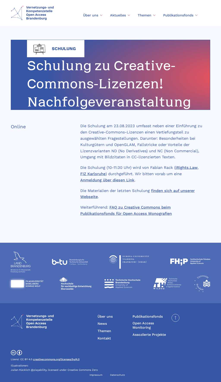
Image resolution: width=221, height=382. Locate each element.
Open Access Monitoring (143, 325)
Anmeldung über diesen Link (107, 180)
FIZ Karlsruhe (93, 173)
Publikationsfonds (148, 316)
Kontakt (104, 338)
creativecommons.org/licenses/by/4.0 (56, 359)
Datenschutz (117, 375)
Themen (104, 331)
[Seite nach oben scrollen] (175, 318)
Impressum (96, 375)
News (102, 324)
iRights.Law (186, 167)
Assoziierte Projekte (149, 335)
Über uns (105, 316)
